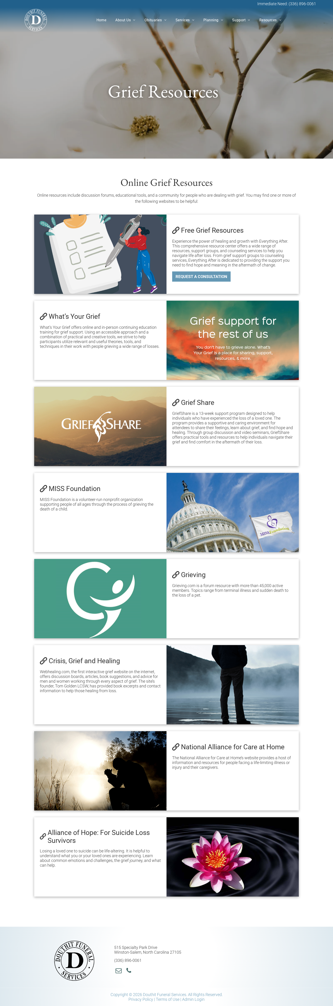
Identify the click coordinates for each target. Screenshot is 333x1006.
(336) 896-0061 (302, 3)
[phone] (128, 971)
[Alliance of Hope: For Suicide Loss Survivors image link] (232, 857)
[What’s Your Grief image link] (232, 340)
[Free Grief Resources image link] (100, 254)
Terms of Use (167, 999)
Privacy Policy (140, 999)
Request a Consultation (201, 276)
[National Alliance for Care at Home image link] (100, 770)
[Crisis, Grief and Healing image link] (232, 684)
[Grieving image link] (100, 598)
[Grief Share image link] (100, 426)
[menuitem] (101, 20)
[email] (118, 971)
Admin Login (193, 999)
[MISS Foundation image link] (232, 512)
